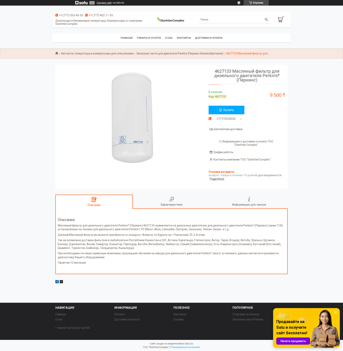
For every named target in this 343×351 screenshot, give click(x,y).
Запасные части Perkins (247, 319)
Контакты (184, 37)
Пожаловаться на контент (185, 347)
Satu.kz (189, 343)
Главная (126, 37)
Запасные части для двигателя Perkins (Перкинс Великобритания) (179, 53)
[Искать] (266, 19)
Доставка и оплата (209, 37)
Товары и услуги (149, 37)
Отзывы (178, 319)
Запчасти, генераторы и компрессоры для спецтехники (97, 53)
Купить (228, 110)
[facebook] (57, 282)
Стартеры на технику (245, 314)
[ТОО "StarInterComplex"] (171, 19)
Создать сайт (104, 2)
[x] (61, 282)
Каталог (119, 314)
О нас (169, 37)
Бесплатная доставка (228, 129)
